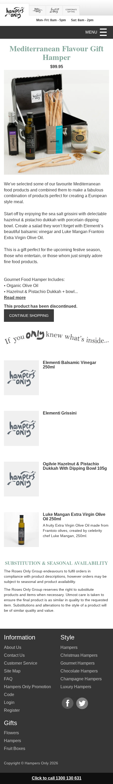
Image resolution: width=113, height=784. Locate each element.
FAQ (8, 679)
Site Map (12, 671)
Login (9, 702)
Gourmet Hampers (77, 663)
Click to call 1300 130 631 (56, 778)
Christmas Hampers (78, 655)
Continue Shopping (29, 315)
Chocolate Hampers (79, 671)
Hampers (12, 740)
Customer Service (20, 663)
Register (12, 710)
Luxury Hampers (75, 686)
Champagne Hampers (81, 679)
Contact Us (14, 655)
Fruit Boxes (14, 748)
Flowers (11, 733)
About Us (12, 647)
